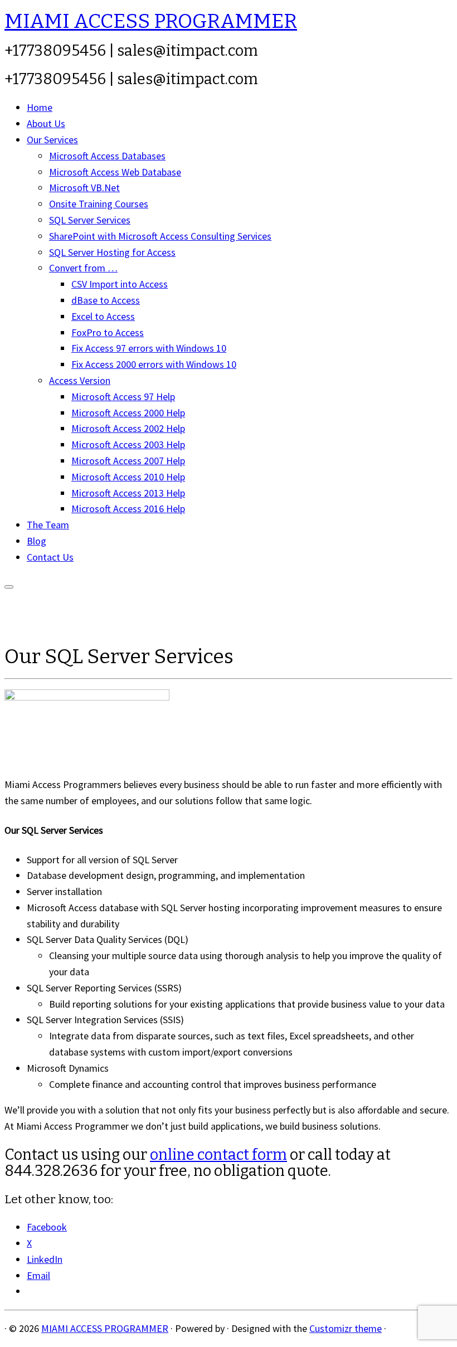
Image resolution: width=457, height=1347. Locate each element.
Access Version (79, 380)
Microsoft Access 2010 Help (128, 476)
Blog (36, 540)
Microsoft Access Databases (107, 155)
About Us (46, 123)
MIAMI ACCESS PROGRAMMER (150, 21)
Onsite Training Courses (98, 203)
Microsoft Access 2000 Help (128, 412)
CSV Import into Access (119, 284)
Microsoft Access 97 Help (123, 396)
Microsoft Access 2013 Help (128, 493)
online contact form (218, 1155)
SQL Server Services (89, 219)
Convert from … (83, 267)
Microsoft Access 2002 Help (128, 428)
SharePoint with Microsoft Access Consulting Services (160, 236)
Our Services (52, 139)
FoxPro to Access (107, 332)
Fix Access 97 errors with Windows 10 (148, 348)
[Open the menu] (8, 587)
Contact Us (50, 557)
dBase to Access (105, 300)
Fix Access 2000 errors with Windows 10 (153, 364)
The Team (48, 524)
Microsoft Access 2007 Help (128, 460)
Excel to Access (103, 316)
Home (39, 107)
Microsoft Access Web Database (115, 172)
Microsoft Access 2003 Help (128, 444)
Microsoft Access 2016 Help (128, 508)
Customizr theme (345, 1328)
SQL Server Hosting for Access (112, 252)
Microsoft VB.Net (84, 187)
